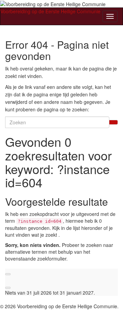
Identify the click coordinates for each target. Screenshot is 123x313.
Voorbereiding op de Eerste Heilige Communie (50, 11)
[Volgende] (8, 288)
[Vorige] (8, 274)
